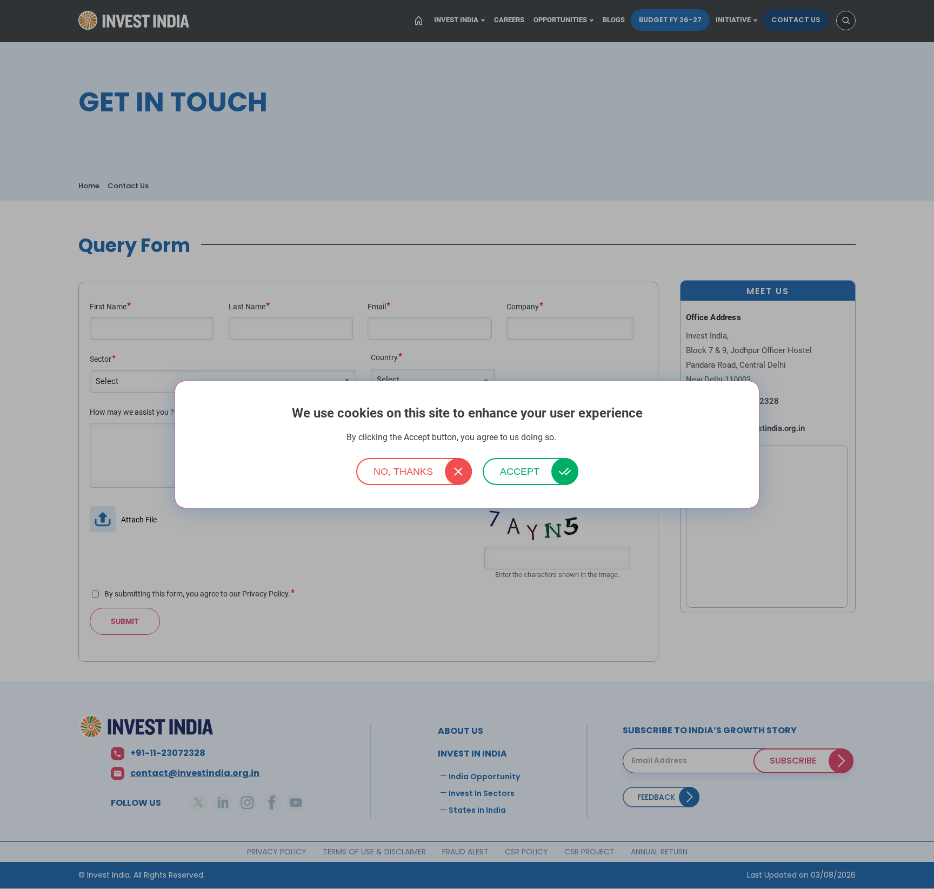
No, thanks (403, 471)
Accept (519, 471)
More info (573, 438)
